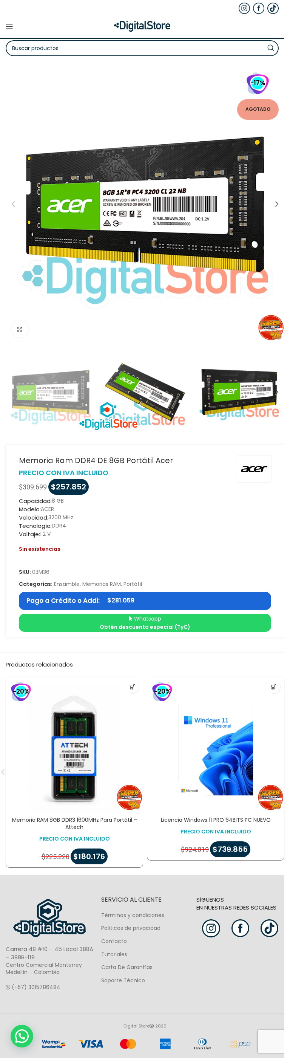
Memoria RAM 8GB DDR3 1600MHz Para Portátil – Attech (74, 823)
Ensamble (67, 584)
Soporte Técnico (123, 980)
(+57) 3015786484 (35, 987)
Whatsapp (145, 623)
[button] (13, 204)
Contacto (114, 941)
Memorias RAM (101, 584)
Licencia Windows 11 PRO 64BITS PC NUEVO (216, 820)
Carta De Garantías (127, 967)
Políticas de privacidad (130, 928)
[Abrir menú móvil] (9, 26)
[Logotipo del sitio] (142, 26)
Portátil (132, 584)
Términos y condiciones (132, 915)
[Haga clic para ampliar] (19, 329)
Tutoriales (114, 954)
